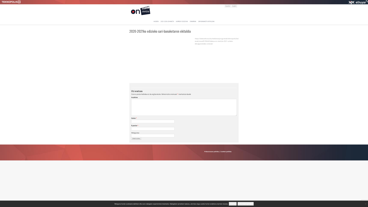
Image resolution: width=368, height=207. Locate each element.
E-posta (134, 125)
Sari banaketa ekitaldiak (206, 21)
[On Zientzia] (140, 10)
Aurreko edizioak (182, 21)
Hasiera (156, 21)
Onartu (232, 204)
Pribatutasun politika (211, 151)
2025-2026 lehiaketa (167, 21)
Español (227, 6)
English (234, 6)
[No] (366, 204)
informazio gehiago (245, 204)
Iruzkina (134, 97)
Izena (133, 118)
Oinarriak (193, 21)
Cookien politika (225, 151)
